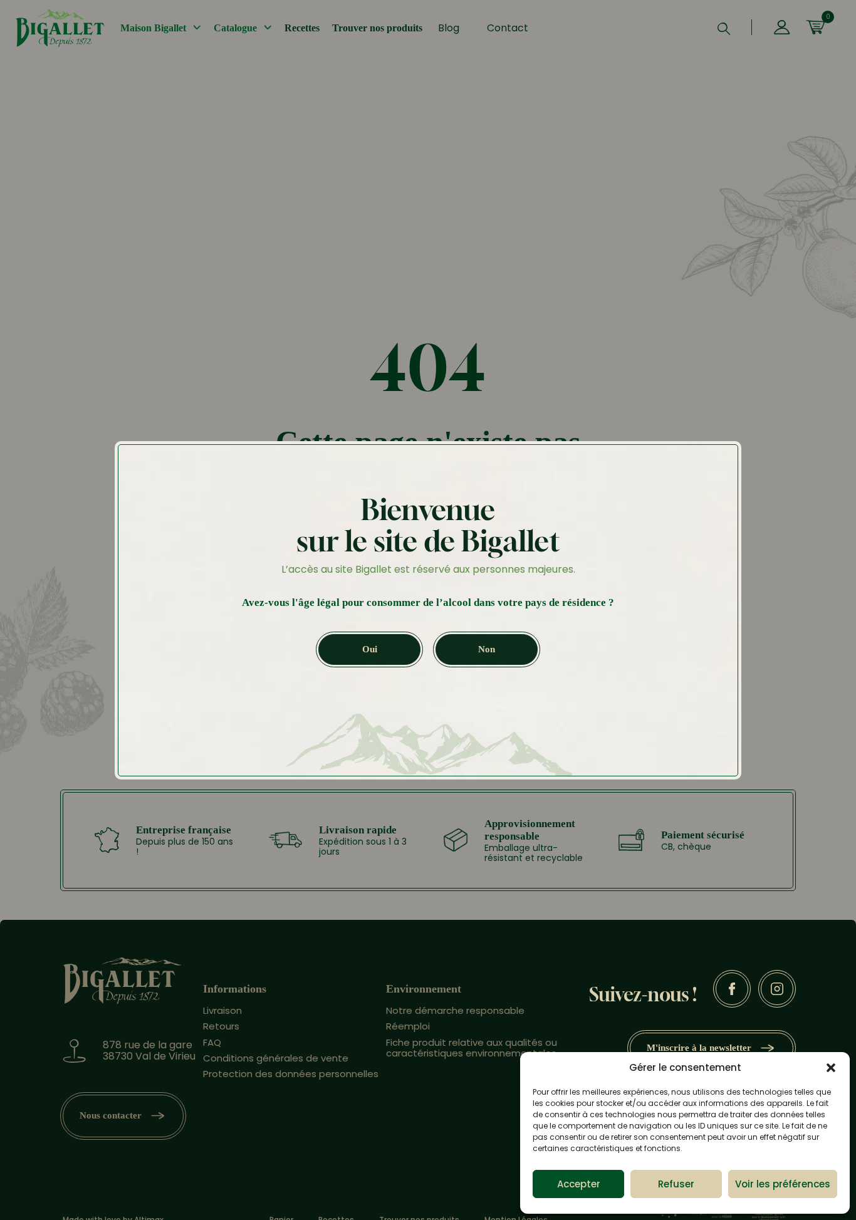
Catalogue (235, 28)
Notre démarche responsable (455, 1010)
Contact (507, 28)
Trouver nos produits (377, 28)
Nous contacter (111, 1115)
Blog (448, 28)
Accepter (578, 1184)
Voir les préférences (782, 1184)
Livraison (222, 1010)
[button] (831, 1067)
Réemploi (408, 1026)
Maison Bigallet (153, 28)
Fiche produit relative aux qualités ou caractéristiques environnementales (471, 1048)
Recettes (302, 28)
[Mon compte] (782, 28)
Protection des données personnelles (290, 1073)
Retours (221, 1026)
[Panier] (815, 28)
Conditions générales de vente (275, 1058)
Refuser (676, 1184)
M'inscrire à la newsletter (699, 1048)
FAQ (212, 1042)
